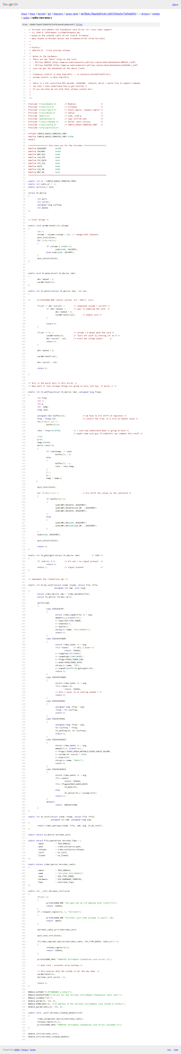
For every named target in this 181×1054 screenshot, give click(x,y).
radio (26, 17)
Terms (33, 1049)
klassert (58, 13)
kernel (41, 13)
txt (169, 1049)
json (176, 1049)
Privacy (24, 1049)
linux (24, 13)
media (156, 13)
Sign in (175, 4)
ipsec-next (72, 13)
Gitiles (17, 1049)
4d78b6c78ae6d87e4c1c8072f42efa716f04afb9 (108, 13)
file (79, 24)
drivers (145, 13)
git (49, 13)
